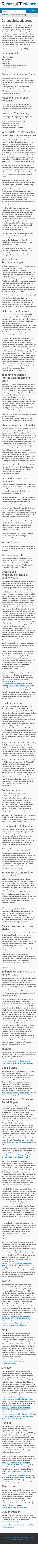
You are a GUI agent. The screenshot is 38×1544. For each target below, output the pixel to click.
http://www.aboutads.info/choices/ (13, 683)
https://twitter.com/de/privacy (12, 1323)
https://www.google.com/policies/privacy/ (16, 1061)
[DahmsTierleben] (19, 4)
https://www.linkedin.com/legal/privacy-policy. (17, 1399)
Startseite (5, 15)
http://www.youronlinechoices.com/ (17, 685)
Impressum (24, 1537)
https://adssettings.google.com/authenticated (17, 1063)
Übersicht (7, 1537)
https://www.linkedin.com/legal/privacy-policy (17, 1414)
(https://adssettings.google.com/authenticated (17, 1482)
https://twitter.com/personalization (13, 1325)
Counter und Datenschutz (10, 1522)
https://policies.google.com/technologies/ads (17, 1475)
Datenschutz (15, 1537)
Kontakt (31, 1537)
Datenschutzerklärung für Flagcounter (14, 1507)
